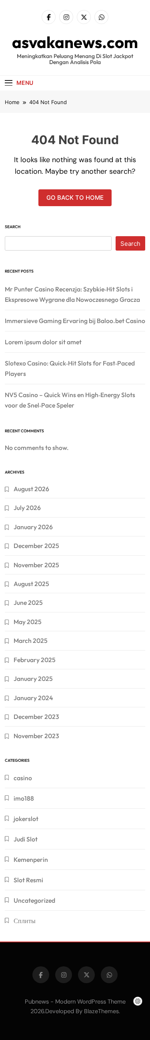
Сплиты (25, 921)
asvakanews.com (75, 42)
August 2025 (31, 584)
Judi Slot (26, 839)
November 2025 (36, 565)
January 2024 (33, 698)
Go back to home (75, 197)
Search (12, 226)
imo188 (24, 798)
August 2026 (31, 489)
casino (23, 778)
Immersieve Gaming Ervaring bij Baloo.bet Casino (75, 321)
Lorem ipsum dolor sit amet (43, 342)
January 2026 (33, 527)
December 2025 (36, 546)
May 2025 (28, 622)
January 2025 (33, 679)
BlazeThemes (101, 1011)
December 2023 (36, 717)
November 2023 (36, 736)
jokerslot (26, 819)
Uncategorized (34, 900)
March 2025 (31, 640)
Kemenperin (31, 859)
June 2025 (28, 602)
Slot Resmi (28, 880)
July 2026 (27, 508)
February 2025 (35, 660)
